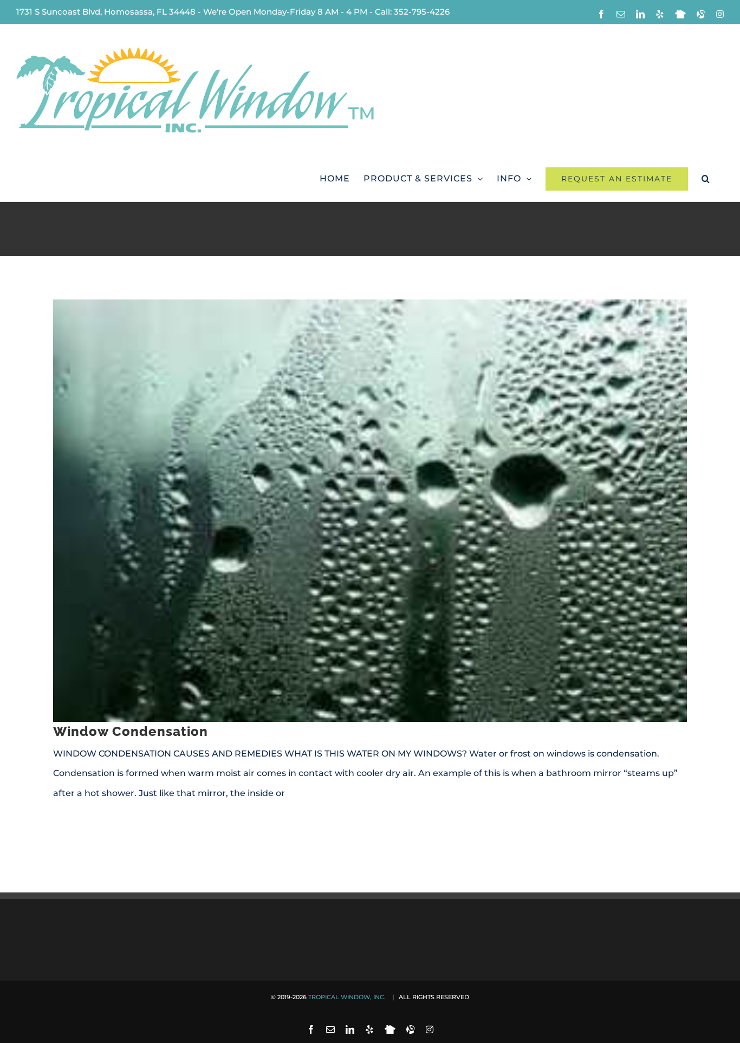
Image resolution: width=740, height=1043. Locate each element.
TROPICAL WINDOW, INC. (347, 997)
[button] (706, 178)
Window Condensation (130, 731)
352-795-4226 (422, 11)
